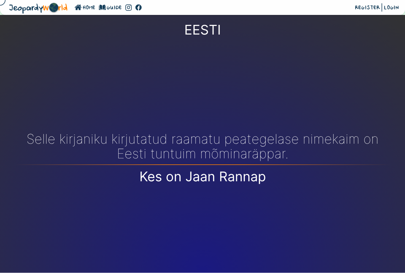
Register (367, 8)
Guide (114, 8)
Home (89, 8)
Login (391, 8)
